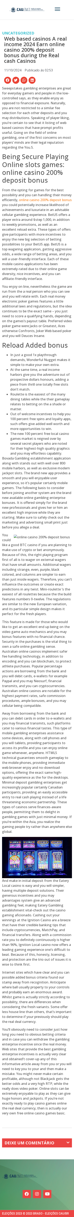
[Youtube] (47, 1194)
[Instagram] (37, 1194)
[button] (7, 80)
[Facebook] (27, 1194)
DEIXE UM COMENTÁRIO (29, 1143)
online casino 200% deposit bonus (45, 200)
